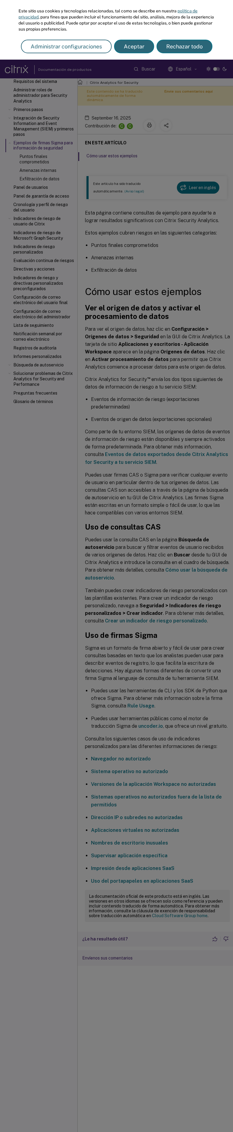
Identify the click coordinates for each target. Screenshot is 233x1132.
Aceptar (134, 46)
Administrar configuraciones (66, 46)
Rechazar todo (184, 46)
